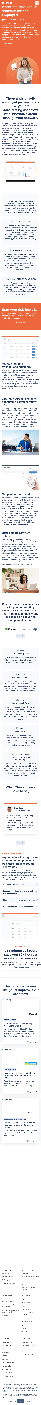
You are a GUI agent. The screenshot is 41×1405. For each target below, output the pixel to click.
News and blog (7, 1366)
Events (4, 1356)
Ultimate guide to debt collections (10, 1306)
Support (5, 1359)
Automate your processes (13, 884)
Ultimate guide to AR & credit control (10, 1311)
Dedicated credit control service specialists (27, 1282)
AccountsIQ (25, 1309)
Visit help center (8, 1363)
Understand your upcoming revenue (18, 906)
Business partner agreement (27, 1350)
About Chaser (7, 1342)
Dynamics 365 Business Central (29, 1314)
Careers (4, 1349)
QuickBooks (25, 1303)
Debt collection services (30, 1277)
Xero (23, 1299)
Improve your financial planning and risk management (18, 892)
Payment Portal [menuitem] (7, 1277)
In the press (6, 1352)
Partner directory (27, 1345)
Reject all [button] (29, 1401)
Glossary (5, 1315)
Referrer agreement (28, 1354)
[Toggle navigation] (37, 3)
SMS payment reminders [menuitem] (10, 1280)
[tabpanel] (11, 629)
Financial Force (26, 1322)
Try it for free (8, 43)
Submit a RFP (7, 1373)
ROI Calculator (7, 1369)
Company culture (8, 1345)
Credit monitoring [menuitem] (8, 1283)
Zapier (23, 1328)
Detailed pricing (7, 1376)
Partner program (27, 1342)
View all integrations (29, 1332)
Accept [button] (21, 1401)
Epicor (23, 1325)
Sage (23, 1306)
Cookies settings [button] (12, 1401)
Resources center (8, 1301)
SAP (23, 1318)
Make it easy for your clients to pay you (19, 900)
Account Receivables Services (28, 1288)
